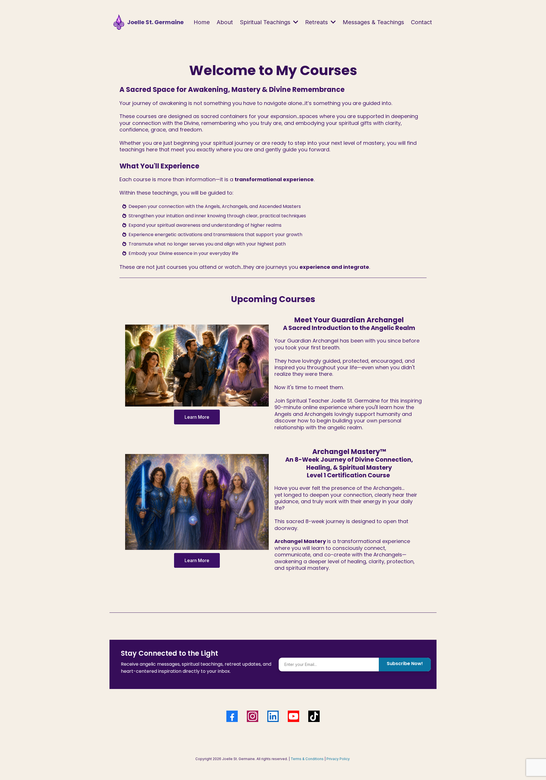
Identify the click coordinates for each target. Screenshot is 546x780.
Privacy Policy (338, 759)
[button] (295, 22)
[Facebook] (232, 716)
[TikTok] (314, 716)
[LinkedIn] (273, 716)
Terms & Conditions (307, 759)
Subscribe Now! (405, 663)
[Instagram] (252, 716)
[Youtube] (293, 716)
